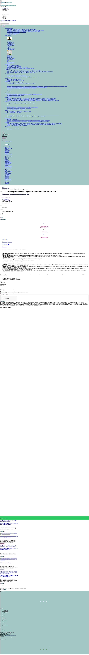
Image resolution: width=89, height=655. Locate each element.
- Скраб (22, 98)
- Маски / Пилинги (20, 71)
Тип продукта (9, 71)
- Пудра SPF (29, 107)
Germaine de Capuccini (9, 28)
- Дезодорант (26, 103)
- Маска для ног (34, 116)
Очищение (8, 65)
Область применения (10, 72)
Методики (8, 124)
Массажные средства (10, 121)
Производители (5, 140)
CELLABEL (7, 73)
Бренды (8, 123)
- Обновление (11, 66)
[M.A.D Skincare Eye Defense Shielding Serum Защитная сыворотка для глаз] (15, 194)
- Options (14, 29)
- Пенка (12, 65)
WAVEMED (7, 183)
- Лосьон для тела (21, 103)
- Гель (26, 86)
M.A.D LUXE (9, 41)
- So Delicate (22, 30)
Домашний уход (9, 79)
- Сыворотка (14, 82)
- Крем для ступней (41, 116)
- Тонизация (18, 98)
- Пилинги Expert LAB (16, 32)
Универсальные (9, 29)
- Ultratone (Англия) (29, 123)
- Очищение (14, 71)
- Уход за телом (21, 80)
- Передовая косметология (15, 124)
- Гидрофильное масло (39, 86)
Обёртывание (9, 120)
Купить (2, 217)
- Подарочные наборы (21, 128)
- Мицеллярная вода (54, 86)
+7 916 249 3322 (5, 8)
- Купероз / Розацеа (16, 70)
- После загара (28, 108)
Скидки (8, 127)
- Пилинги (20, 99)
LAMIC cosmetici (7, 170)
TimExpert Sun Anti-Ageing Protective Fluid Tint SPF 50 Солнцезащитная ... (9, 562)
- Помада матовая (12, 112)
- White (34, 31)
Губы (7, 95)
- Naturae (42, 30)
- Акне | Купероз (23, 100)
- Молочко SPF (16, 108)
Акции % (6, 126)
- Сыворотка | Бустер (28, 98)
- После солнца (35, 107)
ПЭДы (8, 66)
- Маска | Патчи (39, 94)
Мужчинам (7, 101)
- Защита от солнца (49, 71)
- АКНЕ (20, 68)
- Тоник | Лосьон (47, 86)
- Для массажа (44, 114)
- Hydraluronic (19, 31)
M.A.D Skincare (8, 35)
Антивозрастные (10, 31)
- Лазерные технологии (34, 124)
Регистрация (7, 12)
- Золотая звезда (29, 120)
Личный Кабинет (5, 624)
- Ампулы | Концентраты (23, 87)
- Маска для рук (18, 115)
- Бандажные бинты (55, 114)
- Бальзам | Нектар (38, 121)
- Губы (21, 72)
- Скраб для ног (12, 116)
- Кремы (36, 71)
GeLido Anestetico (8, 163)
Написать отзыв (8, 197)
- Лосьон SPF (10, 108)
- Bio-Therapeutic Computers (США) (40, 123)
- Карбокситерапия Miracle (19, 83)
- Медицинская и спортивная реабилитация (47, 124)
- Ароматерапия (17, 121)
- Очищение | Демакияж (13, 94)
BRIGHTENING (9, 57)
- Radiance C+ (24, 31)
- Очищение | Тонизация (19, 76)
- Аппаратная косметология (25, 124)
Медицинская (9, 99)
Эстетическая (9, 98)
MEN (3, 135)
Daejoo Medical (7, 81)
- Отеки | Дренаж (56, 100)
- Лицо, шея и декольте (15, 125)
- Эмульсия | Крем (45, 121)
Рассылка (4, 625)
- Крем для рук (23, 115)
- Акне (11, 70)
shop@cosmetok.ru (5, 9)
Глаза (7, 94)
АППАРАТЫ (4, 136)
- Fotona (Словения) (22, 123)
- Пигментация (34, 70)
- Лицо (15, 72)
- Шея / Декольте (26, 72)
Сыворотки (9, 67)
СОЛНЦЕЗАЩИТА (5, 134)
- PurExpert (14, 30)
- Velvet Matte (24, 67)
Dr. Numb (10, 156)
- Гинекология (24, 125)
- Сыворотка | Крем (28, 76)
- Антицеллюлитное (15, 120)
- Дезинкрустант (15, 99)
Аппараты (7, 122)
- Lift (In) (14, 31)
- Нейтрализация (25, 99)
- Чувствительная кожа (31, 100)
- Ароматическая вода (31, 115)
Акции (3, 630)
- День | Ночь (15, 68)
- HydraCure (18, 29)
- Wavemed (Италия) (58, 123)
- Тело (33, 72)
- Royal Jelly (23, 29)
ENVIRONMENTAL (10, 45)
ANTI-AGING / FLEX (10, 49)
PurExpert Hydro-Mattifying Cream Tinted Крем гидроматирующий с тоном (9, 524)
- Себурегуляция (18, 66)
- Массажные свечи (31, 121)
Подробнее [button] (2, 531)
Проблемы (8, 125)
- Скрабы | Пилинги (15, 119)
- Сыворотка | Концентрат (22, 94)
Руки (7, 115)
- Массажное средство (36, 98)
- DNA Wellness (19, 67)
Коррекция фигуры (10, 33)
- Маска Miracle (32, 83)
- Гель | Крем (14, 95)
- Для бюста (49, 114)
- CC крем (29, 111)
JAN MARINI (7, 69)
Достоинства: (2, 290)
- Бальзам (10, 95)
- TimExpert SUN (32, 29)
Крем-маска (9, 88)
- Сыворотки (26, 71)
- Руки (30, 72)
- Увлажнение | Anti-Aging (40, 100)
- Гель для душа (11, 103)
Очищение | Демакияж (11, 86)
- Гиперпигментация (49, 100)
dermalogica (6, 155)
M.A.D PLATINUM (10, 43)
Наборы (8, 104)
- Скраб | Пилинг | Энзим (62, 86)
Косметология (7, 97)
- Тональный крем (19, 111)
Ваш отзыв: (2, 289)
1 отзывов (2, 197)
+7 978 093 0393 (5, 610)
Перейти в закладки (8, 2)
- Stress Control (13, 67)
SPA (3, 137)
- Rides (28, 31)
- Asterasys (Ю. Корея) (50, 123)
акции (3, 138)
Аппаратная (9, 100)
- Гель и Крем (38, 114)
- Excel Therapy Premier (36, 30)
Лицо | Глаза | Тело (10, 68)
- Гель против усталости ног (26, 116)
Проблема (8, 70)
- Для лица (14, 79)
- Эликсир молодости (35, 87)
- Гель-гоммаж (16, 65)
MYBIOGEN (7, 64)
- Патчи (23, 68)
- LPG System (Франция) (13, 123)
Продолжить (3, 2)
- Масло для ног (18, 116)
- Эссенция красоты (43, 87)
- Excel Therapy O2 (28, 30)
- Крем (22, 82)
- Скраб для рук (11, 115)
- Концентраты (31, 99)
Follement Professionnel (7, 160)
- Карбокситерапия (41, 99)
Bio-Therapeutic (8, 149)
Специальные (9, 30)
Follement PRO (9, 80)
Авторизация (7, 13)
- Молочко (17, 86)
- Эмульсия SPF (20, 107)
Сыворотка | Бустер (10, 87)
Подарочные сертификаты (7, 629)
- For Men (27, 29)
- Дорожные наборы (13, 128)
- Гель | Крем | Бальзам (31, 94)
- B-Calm (17, 30)
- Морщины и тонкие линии (26, 70)
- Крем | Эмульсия (52, 98)
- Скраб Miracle (27, 83)
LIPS (7, 61)
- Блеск (22, 95)
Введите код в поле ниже (5, 295)
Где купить (4, 620)
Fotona (9, 161)
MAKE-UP (4, 133)
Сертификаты (9, 129)
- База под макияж (12, 111)
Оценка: (1, 293)
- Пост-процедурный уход (50, 99)
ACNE (8, 47)
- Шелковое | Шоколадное (37, 120)
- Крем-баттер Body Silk (29, 68)
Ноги (7, 116)
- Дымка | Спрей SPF (12, 107)
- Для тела (19, 79)
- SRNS (31, 31)
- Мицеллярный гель (31, 86)
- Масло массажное (23, 121)
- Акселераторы (32, 71)
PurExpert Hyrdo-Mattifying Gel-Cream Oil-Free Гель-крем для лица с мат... (9, 549)
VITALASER (7, 181)
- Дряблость (39, 70)
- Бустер (29, 87)
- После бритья (32, 102)
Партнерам (4, 619)
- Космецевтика (23, 32)
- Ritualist (38, 31)
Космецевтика (9, 32)
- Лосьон (19, 82)
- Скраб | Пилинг (11, 114)
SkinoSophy (7, 178)
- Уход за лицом (15, 80)
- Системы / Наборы (42, 71)
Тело (7, 103)
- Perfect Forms (16, 33)
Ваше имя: (2, 285)
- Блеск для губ (18, 112)
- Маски (36, 99)
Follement (6, 78)
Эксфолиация (9, 119)
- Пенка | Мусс (21, 86)
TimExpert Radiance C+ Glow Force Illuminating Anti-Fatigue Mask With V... (9, 576)
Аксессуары (9, 91)
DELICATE (9, 55)
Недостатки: (2, 291)
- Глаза (18, 72)
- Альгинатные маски (36, 76)
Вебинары (4, 618)
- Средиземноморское (46, 120)
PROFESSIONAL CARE (11, 76)
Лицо (6, 84)
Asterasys (10, 141)
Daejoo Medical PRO (10, 83)
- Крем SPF (25, 107)
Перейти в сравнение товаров (10, 5)
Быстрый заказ (3, 219)
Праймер (8, 89)
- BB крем (25, 111)
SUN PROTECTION (10, 59)
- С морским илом (22, 120)
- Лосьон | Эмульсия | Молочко (30, 114)
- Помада (19, 95)
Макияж (6, 110)
